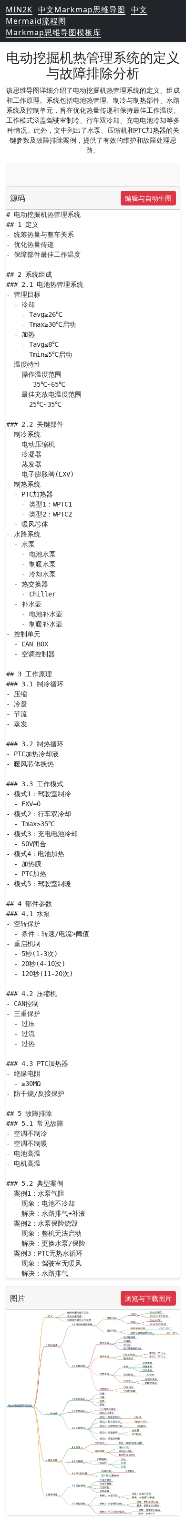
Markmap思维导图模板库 (53, 32)
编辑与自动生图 (148, 198)
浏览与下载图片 (148, 1298)
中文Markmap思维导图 (81, 9)
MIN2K (19, 9)
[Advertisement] (93, 174)
